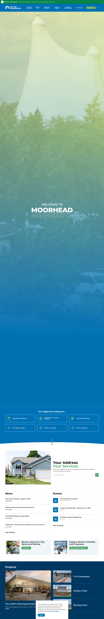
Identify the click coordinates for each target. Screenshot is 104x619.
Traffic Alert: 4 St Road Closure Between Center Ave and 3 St (25, 524)
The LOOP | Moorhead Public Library (24, 603)
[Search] (97, 475)
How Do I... (91, 8)
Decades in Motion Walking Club (70, 517)
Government (79, 7)
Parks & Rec (38, 8)
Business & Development (68, 8)
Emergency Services (47, 8)
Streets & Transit (57, 8)
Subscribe (26, 548)
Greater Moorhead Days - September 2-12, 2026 (75, 508)
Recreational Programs (78, 548)
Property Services (29, 8)
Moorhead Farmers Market (69, 499)
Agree (41, 615)
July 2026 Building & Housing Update (17, 516)
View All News (10, 532)
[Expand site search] (98, 7)
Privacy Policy (54, 611)
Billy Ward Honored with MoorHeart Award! (19, 507)
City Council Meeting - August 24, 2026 (17, 499)
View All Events (58, 525)
